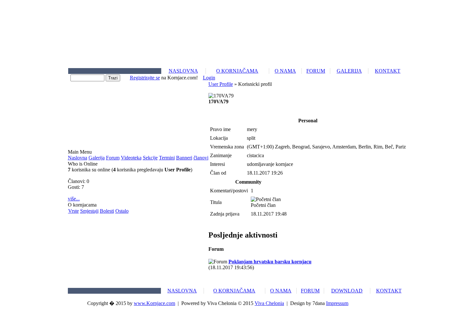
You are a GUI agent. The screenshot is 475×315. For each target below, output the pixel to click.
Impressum (337, 303)
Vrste (73, 211)
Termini (167, 157)
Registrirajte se (145, 77)
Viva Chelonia (269, 303)
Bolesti (107, 211)
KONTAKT (387, 71)
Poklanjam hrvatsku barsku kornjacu (269, 261)
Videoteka (131, 157)
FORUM (315, 71)
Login (209, 77)
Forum (113, 157)
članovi (201, 157)
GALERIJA (349, 71)
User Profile (220, 84)
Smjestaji (89, 211)
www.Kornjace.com (154, 303)
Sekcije (150, 157)
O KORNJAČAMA (237, 71)
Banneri (184, 157)
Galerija (97, 157)
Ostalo (122, 211)
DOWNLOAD (347, 290)
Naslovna (77, 157)
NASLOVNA (183, 71)
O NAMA (285, 71)
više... (74, 198)
